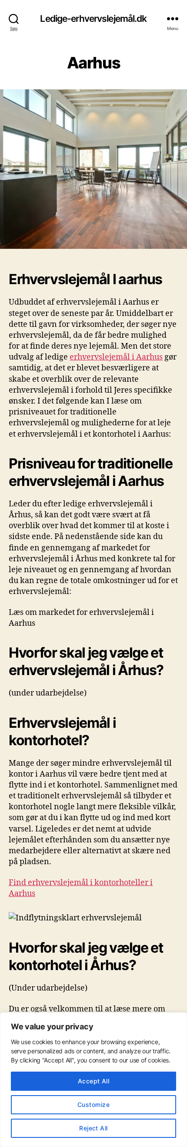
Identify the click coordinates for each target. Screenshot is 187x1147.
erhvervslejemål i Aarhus (116, 357)
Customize (93, 1104)
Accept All (94, 1081)
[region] (93, 1079)
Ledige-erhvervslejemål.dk (93, 18)
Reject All (93, 1128)
